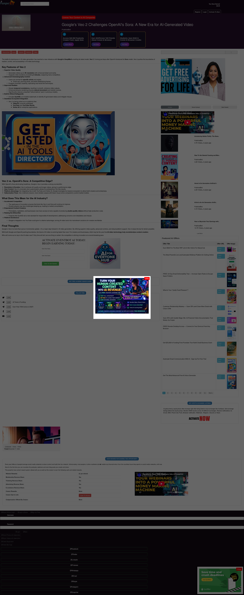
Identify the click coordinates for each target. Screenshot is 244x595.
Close (147, 278)
